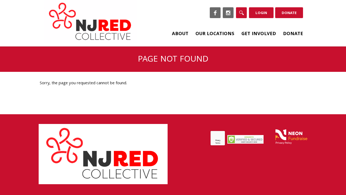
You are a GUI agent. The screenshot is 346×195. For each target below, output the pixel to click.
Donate (289, 13)
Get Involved (258, 34)
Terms (217, 143)
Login (261, 13)
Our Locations (214, 34)
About (180, 34)
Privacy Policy (283, 142)
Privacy (217, 140)
